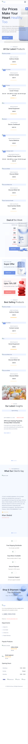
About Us (5, 627)
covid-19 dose (14, 91)
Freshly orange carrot (14, 156)
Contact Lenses (14, 75)
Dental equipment (14, 109)
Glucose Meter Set (14, 190)
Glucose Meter (14, 174)
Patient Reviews (7, 635)
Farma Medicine (14, 140)
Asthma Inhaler (14, 59)
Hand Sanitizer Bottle (14, 206)
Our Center (5, 629)
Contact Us (5, 632)
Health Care (20, 417)
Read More (7, 432)
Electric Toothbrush (14, 124)
